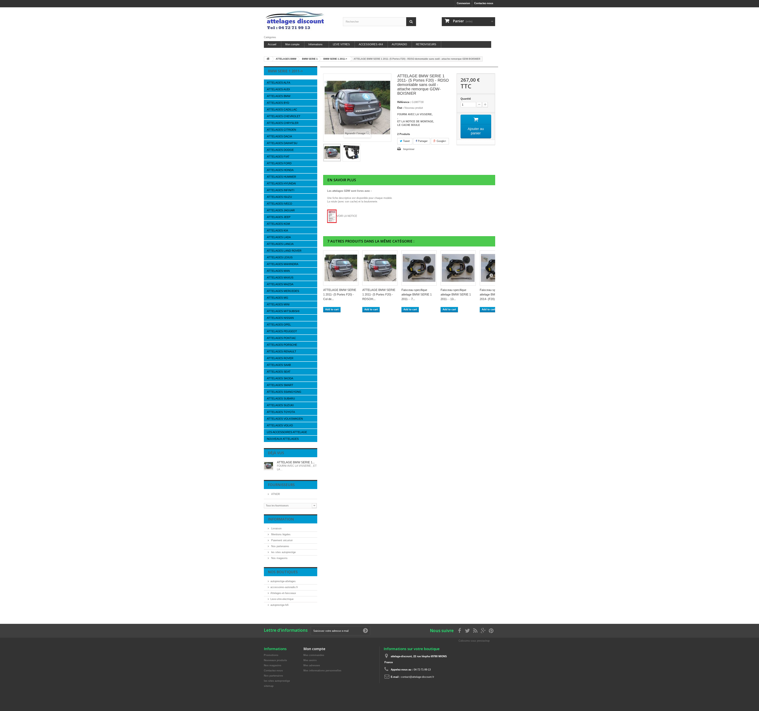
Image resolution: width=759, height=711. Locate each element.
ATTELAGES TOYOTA (281, 412)
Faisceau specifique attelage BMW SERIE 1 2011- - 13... (456, 294)
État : (400, 107)
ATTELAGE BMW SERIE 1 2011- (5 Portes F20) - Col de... (339, 294)
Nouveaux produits (275, 660)
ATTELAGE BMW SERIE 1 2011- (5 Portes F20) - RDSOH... (378, 294)
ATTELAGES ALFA (278, 82)
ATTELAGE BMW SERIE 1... (296, 462)
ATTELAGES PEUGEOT (282, 331)
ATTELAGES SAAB (279, 364)
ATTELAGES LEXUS (280, 257)
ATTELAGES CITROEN (281, 129)
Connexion (463, 3)
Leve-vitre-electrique (282, 599)
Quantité (466, 98)
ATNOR (275, 494)
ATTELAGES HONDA (280, 170)
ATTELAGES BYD (278, 102)
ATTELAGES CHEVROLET (283, 116)
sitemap (269, 686)
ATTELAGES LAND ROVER (284, 250)
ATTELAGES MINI (278, 304)
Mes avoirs (310, 660)
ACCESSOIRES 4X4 (371, 44)
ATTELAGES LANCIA (280, 243)
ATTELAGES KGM (278, 223)
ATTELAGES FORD (279, 163)
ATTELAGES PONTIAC (281, 338)
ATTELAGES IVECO (279, 203)
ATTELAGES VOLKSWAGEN (285, 418)
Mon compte (292, 44)
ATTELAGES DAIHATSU (282, 143)
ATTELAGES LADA (279, 237)
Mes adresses (311, 665)
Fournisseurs (281, 484)
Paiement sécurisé (281, 540)
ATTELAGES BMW (278, 96)
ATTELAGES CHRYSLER (282, 123)
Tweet (406, 141)
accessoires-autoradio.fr (284, 587)
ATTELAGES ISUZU (279, 196)
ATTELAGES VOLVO (280, 425)
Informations (315, 44)
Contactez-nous (483, 3)
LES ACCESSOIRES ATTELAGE (287, 432)
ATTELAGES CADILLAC (282, 109)
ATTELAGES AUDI (278, 89)
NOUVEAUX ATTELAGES (283, 438)
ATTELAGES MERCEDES (283, 291)
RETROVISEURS (426, 44)
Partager (422, 141)
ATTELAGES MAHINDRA (282, 264)
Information (281, 519)
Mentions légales (280, 534)
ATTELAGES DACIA (279, 136)
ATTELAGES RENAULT (281, 351)
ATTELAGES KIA (277, 230)
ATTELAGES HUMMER (281, 176)
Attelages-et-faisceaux (283, 593)
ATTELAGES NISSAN (280, 317)
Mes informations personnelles (322, 670)
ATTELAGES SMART (280, 385)
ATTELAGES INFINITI (280, 190)
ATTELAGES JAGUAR (281, 210)
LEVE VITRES (341, 44)
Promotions (271, 655)
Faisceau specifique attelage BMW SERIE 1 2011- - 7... (416, 294)
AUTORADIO (399, 44)
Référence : (404, 102)
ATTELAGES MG (277, 297)
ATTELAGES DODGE (280, 149)
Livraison (275, 528)
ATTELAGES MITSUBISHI (283, 311)
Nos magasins (279, 558)
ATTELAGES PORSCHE (282, 344)
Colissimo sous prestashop (474, 640)
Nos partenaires (279, 546)
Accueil (272, 44)
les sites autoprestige (283, 552)
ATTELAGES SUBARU (281, 398)
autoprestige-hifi (279, 604)
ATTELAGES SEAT (279, 371)
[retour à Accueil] (268, 59)
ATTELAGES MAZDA (280, 284)
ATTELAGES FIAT (278, 156)
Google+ (441, 141)
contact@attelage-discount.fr (417, 676)
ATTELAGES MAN (278, 270)
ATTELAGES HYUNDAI (281, 183)
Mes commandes (313, 655)
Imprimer (408, 149)
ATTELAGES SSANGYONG (284, 391)
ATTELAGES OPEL (279, 324)
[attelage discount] (300, 20)
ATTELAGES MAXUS (280, 277)
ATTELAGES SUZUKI (280, 405)
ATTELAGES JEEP (278, 217)
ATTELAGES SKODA (280, 378)
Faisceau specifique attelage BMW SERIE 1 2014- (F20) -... (495, 294)
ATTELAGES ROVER (280, 358)
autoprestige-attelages (283, 581)
